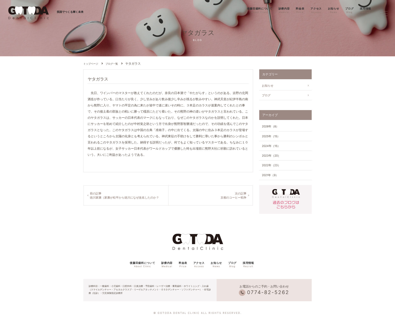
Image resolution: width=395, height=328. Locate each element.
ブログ (349, 10)
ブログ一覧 (112, 63)
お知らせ (333, 10)
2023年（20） (271, 155)
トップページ (90, 63)
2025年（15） (271, 136)
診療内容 (284, 10)
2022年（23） (271, 165)
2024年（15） (271, 146)
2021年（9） (270, 175)
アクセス (316, 10)
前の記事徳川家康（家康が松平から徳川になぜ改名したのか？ (124, 195)
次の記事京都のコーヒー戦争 (233, 195)
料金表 (300, 10)
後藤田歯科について (259, 10)
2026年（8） (270, 126)
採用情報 (365, 10)
